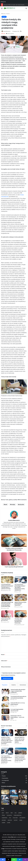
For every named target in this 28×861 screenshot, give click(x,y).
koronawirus (9, 815)
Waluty (3, 782)
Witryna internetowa (6, 666)
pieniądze (4, 820)
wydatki (3, 822)
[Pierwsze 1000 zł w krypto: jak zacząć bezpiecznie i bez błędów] (21, 732)
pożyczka (21, 504)
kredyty (13, 504)
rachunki (15, 820)
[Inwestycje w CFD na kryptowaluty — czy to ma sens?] (5, 717)
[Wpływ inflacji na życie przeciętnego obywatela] (21, 597)
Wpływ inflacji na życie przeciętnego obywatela (20, 604)
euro (15, 812)
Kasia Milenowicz (6, 31)
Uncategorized (5, 780)
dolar (12, 812)
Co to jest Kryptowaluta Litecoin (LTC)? (16, 710)
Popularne (4, 685)
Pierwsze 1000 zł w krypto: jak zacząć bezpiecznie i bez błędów (19, 740)
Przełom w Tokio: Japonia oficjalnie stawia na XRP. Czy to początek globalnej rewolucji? (6, 740)
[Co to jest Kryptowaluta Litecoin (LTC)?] (5, 711)
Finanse (8, 13)
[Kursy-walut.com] (9, 8)
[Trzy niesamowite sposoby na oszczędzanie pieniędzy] (5, 698)
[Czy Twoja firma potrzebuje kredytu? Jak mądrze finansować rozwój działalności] (21, 579)
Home (3, 13)
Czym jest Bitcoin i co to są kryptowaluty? (17, 703)
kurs (10, 817)
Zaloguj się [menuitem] (3, 1)
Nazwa (3, 654)
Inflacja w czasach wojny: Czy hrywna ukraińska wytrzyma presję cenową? (20, 758)
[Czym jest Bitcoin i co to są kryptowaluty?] (5, 705)
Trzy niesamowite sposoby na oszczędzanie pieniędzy (18, 697)
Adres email (4, 660)
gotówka (20, 812)
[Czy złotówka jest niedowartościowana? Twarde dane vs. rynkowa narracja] (7, 579)
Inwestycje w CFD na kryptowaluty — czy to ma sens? (17, 717)
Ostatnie (13, 685)
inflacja (3, 815)
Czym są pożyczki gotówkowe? (5, 619)
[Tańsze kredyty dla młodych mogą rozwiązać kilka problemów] (5, 691)
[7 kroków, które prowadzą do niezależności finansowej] (21, 613)
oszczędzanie (22, 817)
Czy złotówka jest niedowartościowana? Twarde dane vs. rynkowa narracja (7, 586)
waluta (20, 820)
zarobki (8, 822)
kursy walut (15, 817)
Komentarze (23, 685)
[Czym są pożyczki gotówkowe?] (7, 613)
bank (5, 504)
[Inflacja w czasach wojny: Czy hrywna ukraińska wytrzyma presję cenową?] (21, 751)
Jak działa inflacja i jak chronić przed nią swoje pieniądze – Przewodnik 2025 (7, 604)
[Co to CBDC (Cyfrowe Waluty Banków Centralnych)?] (14, 802)
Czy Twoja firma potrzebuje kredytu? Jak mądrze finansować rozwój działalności (20, 587)
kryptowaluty (4, 817)
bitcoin (7, 812)
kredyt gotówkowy (17, 815)
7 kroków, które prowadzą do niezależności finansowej (19, 621)
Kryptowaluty (5, 778)
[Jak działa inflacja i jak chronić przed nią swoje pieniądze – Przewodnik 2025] (7, 597)
